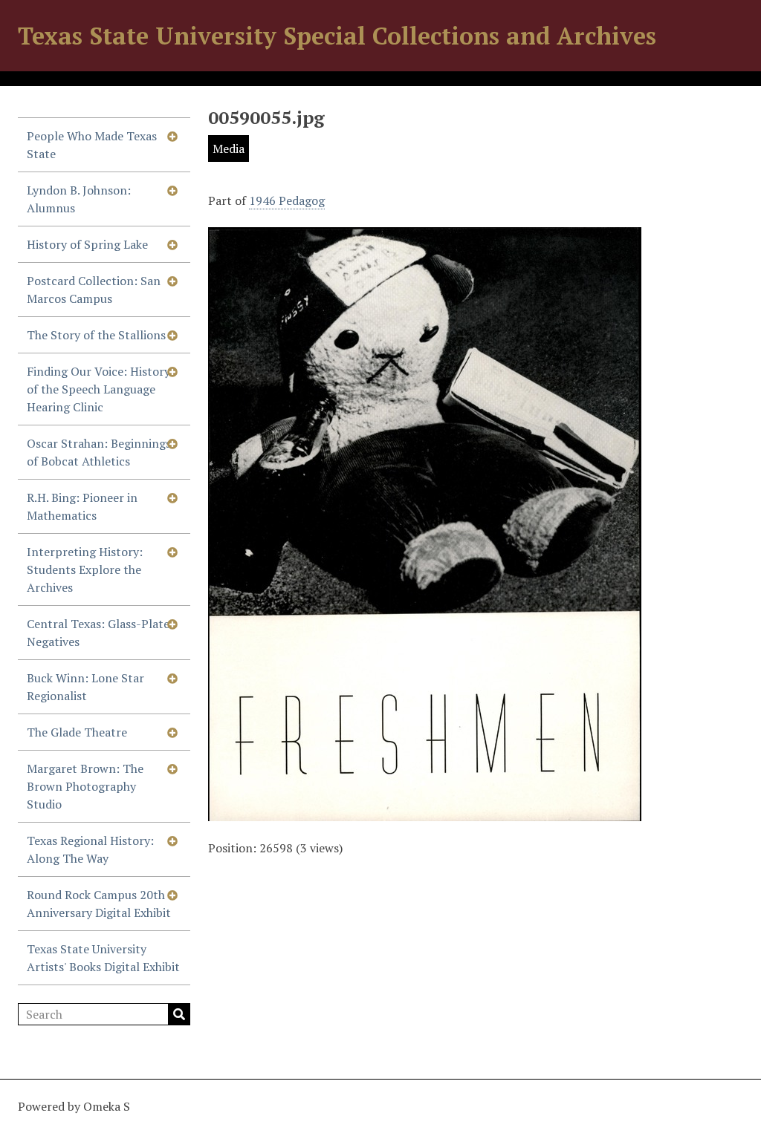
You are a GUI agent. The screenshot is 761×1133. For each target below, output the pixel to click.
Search (179, 1014)
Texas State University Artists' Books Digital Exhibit (103, 958)
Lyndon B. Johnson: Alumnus (79, 199)
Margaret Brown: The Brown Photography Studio (85, 786)
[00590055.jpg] (424, 812)
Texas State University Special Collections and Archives (337, 35)
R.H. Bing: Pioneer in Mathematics (82, 506)
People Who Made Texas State (92, 145)
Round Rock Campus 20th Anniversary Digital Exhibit (99, 904)
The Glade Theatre (77, 732)
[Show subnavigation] (172, 136)
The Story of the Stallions (96, 335)
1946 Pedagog (287, 200)
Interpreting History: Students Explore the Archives (85, 569)
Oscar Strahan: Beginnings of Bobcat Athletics (99, 452)
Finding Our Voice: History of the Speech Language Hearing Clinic (98, 389)
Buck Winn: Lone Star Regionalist (85, 687)
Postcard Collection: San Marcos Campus (94, 289)
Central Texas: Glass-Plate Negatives (98, 633)
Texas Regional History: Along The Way (90, 849)
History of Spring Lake (87, 244)
